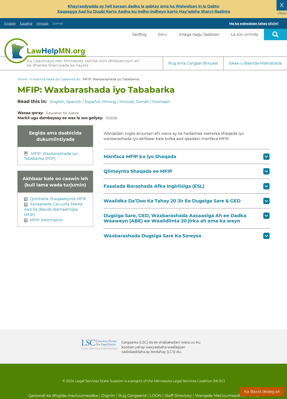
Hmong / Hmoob (118, 101)
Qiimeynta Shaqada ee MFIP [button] (138, 171)
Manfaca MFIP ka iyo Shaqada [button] (140, 156)
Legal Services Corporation (99, 344)
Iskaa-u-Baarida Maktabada (255, 63)
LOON (155, 395)
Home (22, 79)
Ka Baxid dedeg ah (262, 391)
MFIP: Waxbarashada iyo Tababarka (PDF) (51, 156)
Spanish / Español (83, 101)
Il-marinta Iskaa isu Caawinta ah (55, 79)
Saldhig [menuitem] (139, 34)
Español (26, 23)
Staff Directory (178, 395)
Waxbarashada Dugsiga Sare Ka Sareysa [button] (152, 236)
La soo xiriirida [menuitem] (244, 34)
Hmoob (42, 23)
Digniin (108, 395)
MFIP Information (46, 220)
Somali (58, 23)
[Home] (45, 50)
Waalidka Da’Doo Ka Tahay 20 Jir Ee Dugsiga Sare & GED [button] (172, 201)
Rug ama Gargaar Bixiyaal (193, 63)
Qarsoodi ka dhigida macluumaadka (63, 395)
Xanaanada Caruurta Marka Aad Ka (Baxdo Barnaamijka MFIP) (53, 209)
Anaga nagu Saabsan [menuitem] (199, 34)
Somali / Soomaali (153, 101)
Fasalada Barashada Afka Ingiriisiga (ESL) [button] (154, 186)
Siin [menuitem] (161, 34)
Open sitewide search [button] (275, 34)
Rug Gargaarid (132, 395)
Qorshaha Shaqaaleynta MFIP (58, 199)
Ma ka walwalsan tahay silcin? (254, 23)
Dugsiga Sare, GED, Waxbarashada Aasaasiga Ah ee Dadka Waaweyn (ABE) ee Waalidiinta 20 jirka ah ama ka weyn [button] (175, 218)
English (10, 23)
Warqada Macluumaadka (219, 395)
